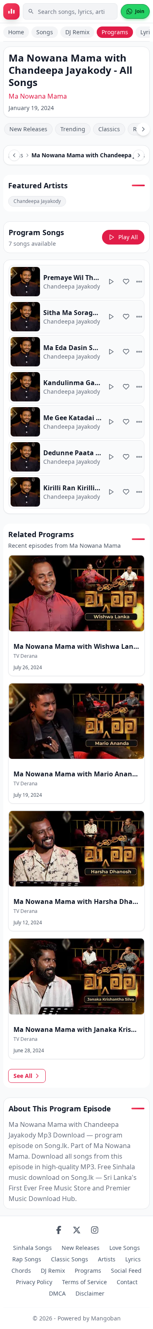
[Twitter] (77, 1230)
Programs (115, 32)
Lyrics (133, 1259)
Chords (21, 1270)
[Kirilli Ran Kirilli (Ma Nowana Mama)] (76, 492)
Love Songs (124, 1248)
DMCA (57, 1293)
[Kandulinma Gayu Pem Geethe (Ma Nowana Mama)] (76, 386)
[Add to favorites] (126, 282)
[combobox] (70, 11)
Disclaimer (89, 1293)
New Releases (28, 129)
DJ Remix (77, 32)
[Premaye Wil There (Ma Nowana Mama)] (76, 281)
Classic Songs (69, 1259)
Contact (127, 1282)
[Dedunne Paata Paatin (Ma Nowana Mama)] (76, 457)
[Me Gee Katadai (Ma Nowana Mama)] (76, 422)
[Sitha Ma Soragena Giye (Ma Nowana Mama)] (76, 316)
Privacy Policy (34, 1282)
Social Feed (126, 1270)
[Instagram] (95, 1230)
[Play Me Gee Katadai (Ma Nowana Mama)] (111, 421)
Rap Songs (26, 1259)
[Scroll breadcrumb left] (14, 155)
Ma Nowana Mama (38, 96)
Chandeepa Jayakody (37, 201)
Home (16, 32)
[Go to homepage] (11, 11)
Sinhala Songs (32, 1248)
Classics (109, 129)
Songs (44, 32)
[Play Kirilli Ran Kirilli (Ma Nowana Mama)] (111, 491)
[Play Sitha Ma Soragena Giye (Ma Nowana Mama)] (111, 316)
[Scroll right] (143, 129)
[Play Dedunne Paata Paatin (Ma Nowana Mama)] (111, 456)
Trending (72, 129)
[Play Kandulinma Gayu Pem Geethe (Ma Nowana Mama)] (111, 386)
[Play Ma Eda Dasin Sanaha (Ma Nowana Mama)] (111, 351)
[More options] (139, 282)
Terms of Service (84, 1282)
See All (22, 1076)
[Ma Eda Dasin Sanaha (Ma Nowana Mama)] (76, 351)
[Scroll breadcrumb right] (138, 155)
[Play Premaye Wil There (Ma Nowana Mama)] (111, 281)
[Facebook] (59, 1230)
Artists (106, 1259)
